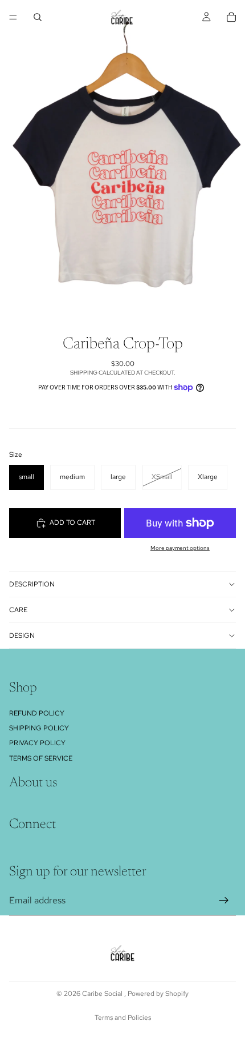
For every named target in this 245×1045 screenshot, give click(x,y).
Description (32, 584)
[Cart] (231, 17)
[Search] (37, 17)
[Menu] (13, 17)
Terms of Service (40, 758)
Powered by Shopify (158, 993)
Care (18, 609)
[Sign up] (224, 901)
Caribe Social (103, 993)
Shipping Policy (39, 728)
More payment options (180, 548)
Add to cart (72, 522)
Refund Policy (36, 713)
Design (22, 635)
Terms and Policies (123, 1017)
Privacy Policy (37, 742)
